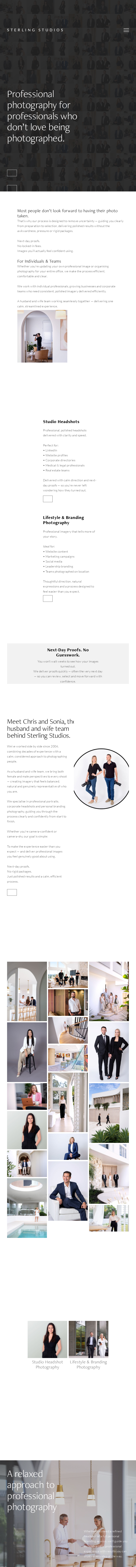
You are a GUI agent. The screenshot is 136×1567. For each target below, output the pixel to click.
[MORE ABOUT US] (12, 892)
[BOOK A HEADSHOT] (12, 173)
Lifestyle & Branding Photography (89, 1364)
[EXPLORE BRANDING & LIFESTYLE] (12, 188)
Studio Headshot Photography (48, 1364)
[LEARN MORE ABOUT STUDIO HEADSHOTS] (48, 499)
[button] (126, 30)
